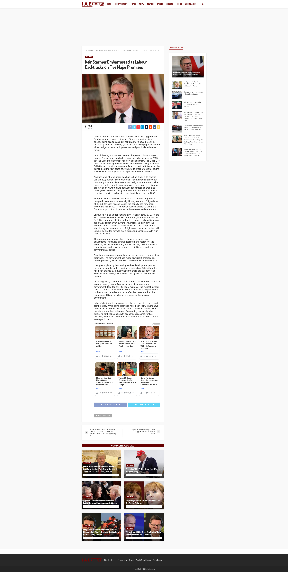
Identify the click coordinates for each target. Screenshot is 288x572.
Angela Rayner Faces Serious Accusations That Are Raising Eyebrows (143, 501)
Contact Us (109, 560)
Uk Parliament (190, 4)
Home (109, 4)
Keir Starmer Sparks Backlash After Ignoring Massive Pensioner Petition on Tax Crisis (186, 74)
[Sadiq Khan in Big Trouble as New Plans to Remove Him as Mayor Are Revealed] (177, 85)
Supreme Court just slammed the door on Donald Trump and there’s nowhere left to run (100, 501)
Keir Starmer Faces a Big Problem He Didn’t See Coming (192, 104)
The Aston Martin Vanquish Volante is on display (193, 93)
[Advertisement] (144, 24)
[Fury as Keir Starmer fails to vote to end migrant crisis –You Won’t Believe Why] (177, 128)
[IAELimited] (93, 4)
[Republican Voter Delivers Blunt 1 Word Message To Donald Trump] (144, 464)
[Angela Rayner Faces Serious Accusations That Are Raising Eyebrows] (144, 495)
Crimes (179, 4)
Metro (133, 4)
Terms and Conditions (140, 560)
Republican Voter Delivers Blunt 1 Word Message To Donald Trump (144, 470)
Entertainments (121, 4)
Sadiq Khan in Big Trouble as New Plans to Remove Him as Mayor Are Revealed (194, 84)
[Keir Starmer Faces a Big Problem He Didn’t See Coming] (177, 105)
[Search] (203, 4)
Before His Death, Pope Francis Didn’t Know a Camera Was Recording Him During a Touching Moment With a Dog (194, 140)
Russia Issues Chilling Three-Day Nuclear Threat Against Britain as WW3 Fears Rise (143, 533)
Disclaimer (158, 560)
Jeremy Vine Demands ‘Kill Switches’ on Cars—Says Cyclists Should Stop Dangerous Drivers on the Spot (193, 116)
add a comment (104, 416)
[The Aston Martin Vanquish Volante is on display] (177, 95)
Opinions (169, 4)
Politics (150, 4)
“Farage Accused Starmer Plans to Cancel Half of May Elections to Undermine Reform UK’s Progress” (193, 152)
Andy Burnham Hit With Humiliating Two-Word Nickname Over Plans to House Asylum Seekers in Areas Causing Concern (101, 532)
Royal (141, 4)
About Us (122, 560)
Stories (160, 4)
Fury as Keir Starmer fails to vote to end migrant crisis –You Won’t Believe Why (193, 128)
